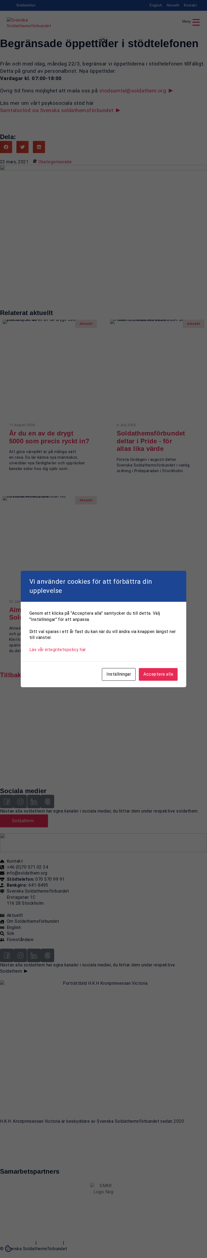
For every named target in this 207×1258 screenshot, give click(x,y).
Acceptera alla (158, 674)
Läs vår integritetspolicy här (57, 649)
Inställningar (118, 674)
